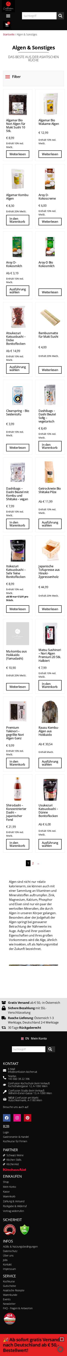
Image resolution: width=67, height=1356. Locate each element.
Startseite (9, 34)
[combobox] (39, 15)
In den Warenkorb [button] (17, 220)
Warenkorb (9, 1196)
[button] (60, 1349)
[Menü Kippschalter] (8, 16)
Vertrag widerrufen (13, 1211)
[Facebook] (6, 1118)
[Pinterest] (27, 1118)
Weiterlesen (17, 154)
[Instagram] (17, 1118)
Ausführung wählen (17, 290)
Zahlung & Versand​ (13, 1201)
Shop (6, 1182)
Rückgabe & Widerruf (15, 1206)
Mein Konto (39, 1038)
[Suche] (60, 15)
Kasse (6, 1191)
